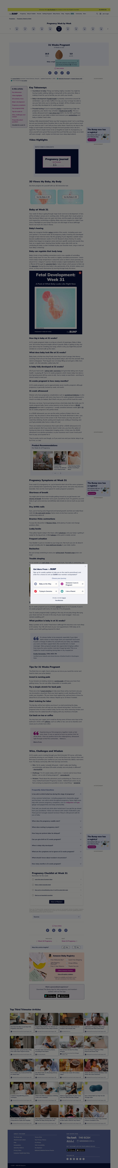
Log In (64, 598)
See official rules (59, 600)
